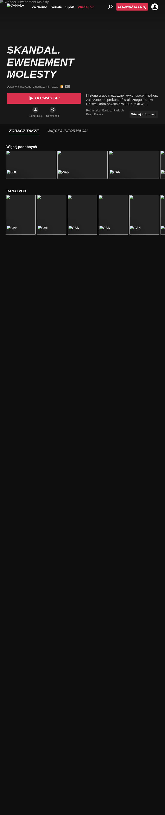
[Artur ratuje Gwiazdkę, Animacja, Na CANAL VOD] (113, 214)
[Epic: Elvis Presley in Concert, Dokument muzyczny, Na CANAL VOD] (21, 214)
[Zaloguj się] (35, 110)
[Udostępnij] (53, 110)
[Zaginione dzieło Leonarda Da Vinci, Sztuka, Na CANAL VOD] (144, 214)
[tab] (24, 131)
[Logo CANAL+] (15, 6)
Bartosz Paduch (113, 110)
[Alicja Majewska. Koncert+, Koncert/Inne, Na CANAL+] (134, 165)
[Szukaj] (110, 6)
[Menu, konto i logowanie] (154, 6)
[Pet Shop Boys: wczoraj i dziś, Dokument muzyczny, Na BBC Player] (31, 165)
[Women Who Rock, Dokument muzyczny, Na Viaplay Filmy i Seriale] (82, 165)
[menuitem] (39, 7)
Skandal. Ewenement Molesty (40, 62)
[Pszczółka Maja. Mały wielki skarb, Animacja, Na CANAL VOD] (82, 214)
